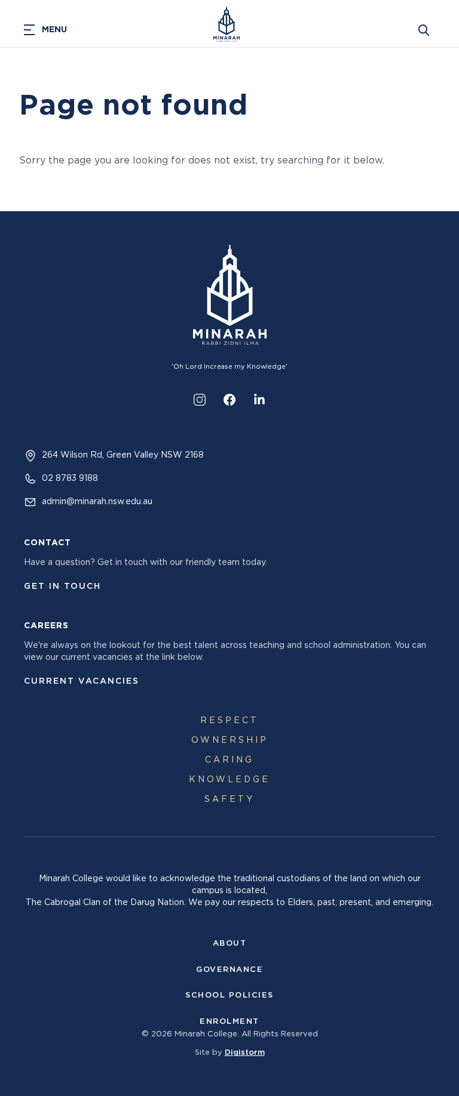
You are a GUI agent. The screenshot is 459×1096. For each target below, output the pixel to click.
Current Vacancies (81, 681)
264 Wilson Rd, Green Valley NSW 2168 (123, 455)
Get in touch (62, 586)
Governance (229, 970)
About (230, 943)
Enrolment (229, 1022)
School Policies (229, 995)
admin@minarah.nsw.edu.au (97, 502)
